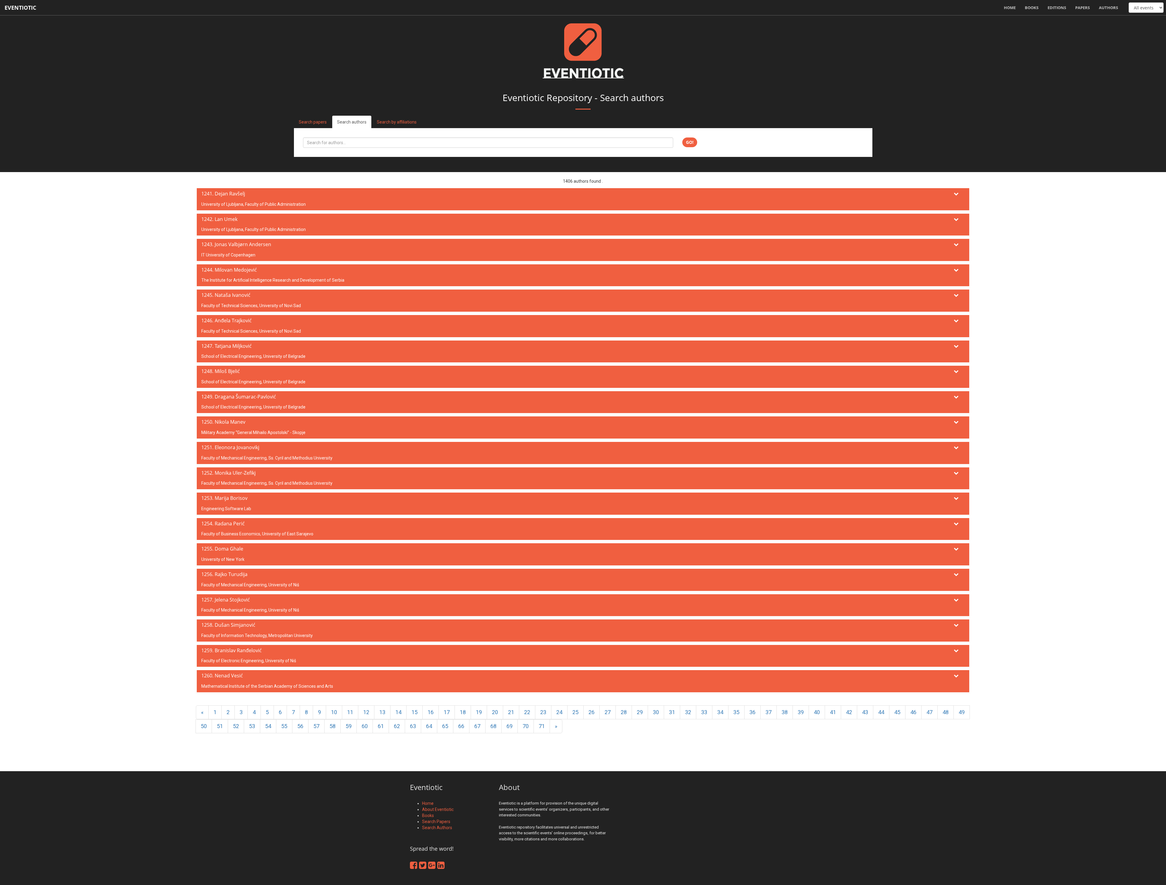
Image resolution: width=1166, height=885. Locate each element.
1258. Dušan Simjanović (228, 625)
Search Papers (436, 821)
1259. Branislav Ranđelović (231, 650)
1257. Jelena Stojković (225, 599)
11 (350, 712)
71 (542, 726)
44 (881, 712)
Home (1010, 7)
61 (381, 726)
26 (591, 712)
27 (608, 712)
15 (414, 712)
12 (366, 712)
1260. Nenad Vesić (222, 675)
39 (801, 712)
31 (672, 712)
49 (962, 712)
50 (204, 726)
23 (543, 712)
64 (429, 726)
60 (365, 726)
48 (946, 712)
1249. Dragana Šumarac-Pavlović (238, 396)
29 (640, 712)
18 (463, 712)
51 (220, 726)
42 (849, 712)
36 (752, 712)
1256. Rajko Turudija (224, 574)
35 (736, 712)
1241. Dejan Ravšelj (223, 193)
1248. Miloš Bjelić (220, 371)
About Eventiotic (438, 809)
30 (656, 712)
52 (236, 726)
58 (332, 726)
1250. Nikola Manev (223, 422)
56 (300, 726)
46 (913, 712)
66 (461, 726)
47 (929, 712)
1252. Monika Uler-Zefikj (228, 473)
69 (509, 726)
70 (526, 726)
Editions (1057, 7)
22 (527, 712)
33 (704, 712)
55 (284, 726)
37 (768, 712)
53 (252, 726)
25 (575, 712)
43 (865, 712)
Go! (690, 142)
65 (445, 726)
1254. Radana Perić (223, 523)
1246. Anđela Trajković (226, 320)
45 (897, 712)
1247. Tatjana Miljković (226, 346)
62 (397, 726)
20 (495, 712)
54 (268, 726)
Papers (1082, 7)
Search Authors (437, 827)
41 (833, 712)
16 (431, 712)
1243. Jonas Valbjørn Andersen (236, 244)
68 (493, 726)
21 (511, 712)
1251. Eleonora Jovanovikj (230, 447)
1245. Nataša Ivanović (226, 295)
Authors (1108, 7)
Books (1031, 7)
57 (316, 726)
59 (349, 726)
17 (447, 712)
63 (413, 726)
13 (382, 712)
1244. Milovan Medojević (229, 269)
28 (624, 712)
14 (398, 712)
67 (477, 726)
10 (334, 712)
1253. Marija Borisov (224, 498)
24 (559, 712)
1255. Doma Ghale (222, 548)
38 (785, 712)
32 (688, 712)
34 (720, 712)
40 (817, 712)
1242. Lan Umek (219, 219)
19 (479, 712)
